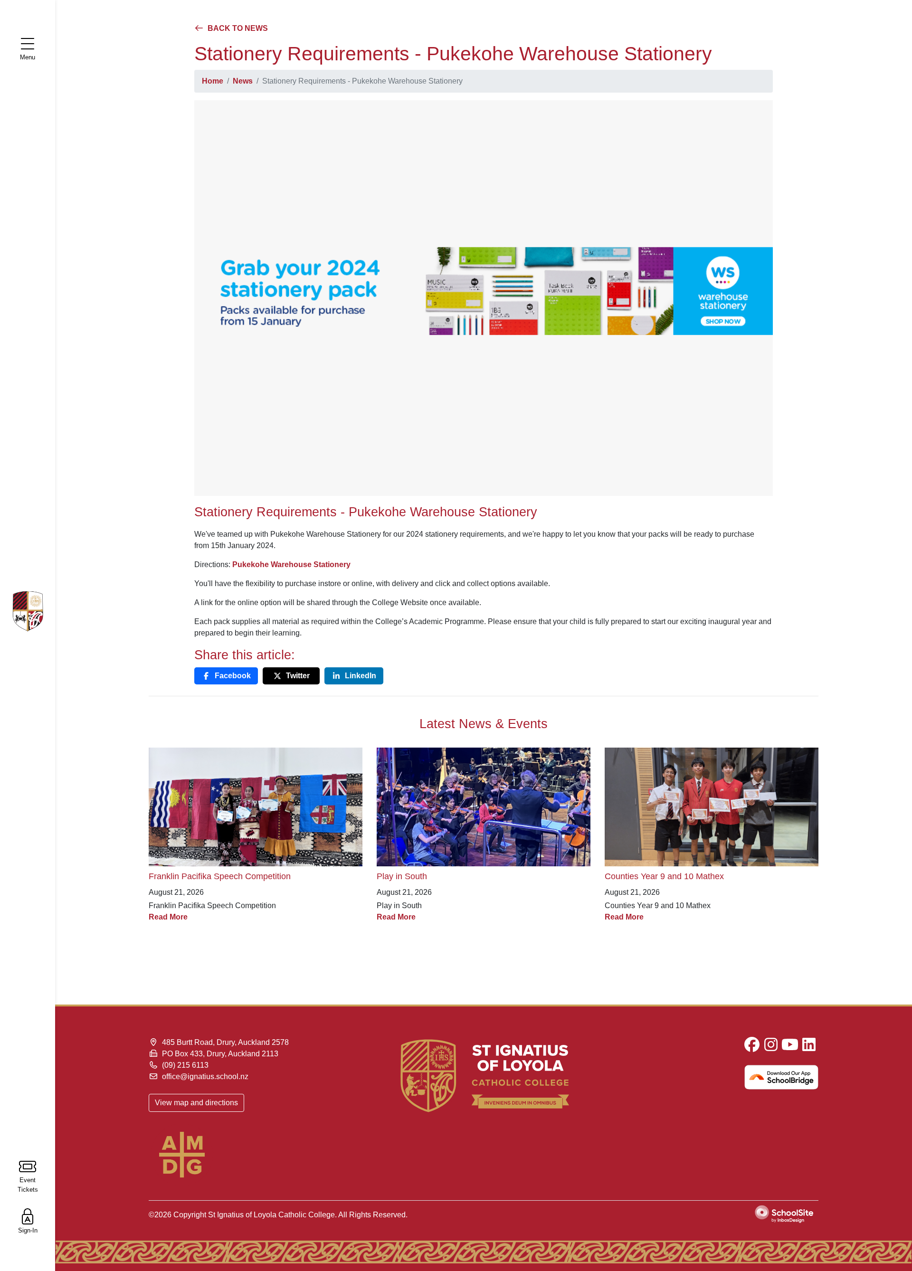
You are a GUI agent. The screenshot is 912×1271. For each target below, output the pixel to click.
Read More (168, 917)
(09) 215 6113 (185, 1065)
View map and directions (196, 1103)
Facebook (233, 676)
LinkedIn (360, 676)
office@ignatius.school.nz (205, 1076)
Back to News (237, 28)
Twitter (298, 676)
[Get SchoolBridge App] (711, 1077)
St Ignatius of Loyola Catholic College (271, 1215)
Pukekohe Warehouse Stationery (291, 564)
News (243, 81)
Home (212, 81)
